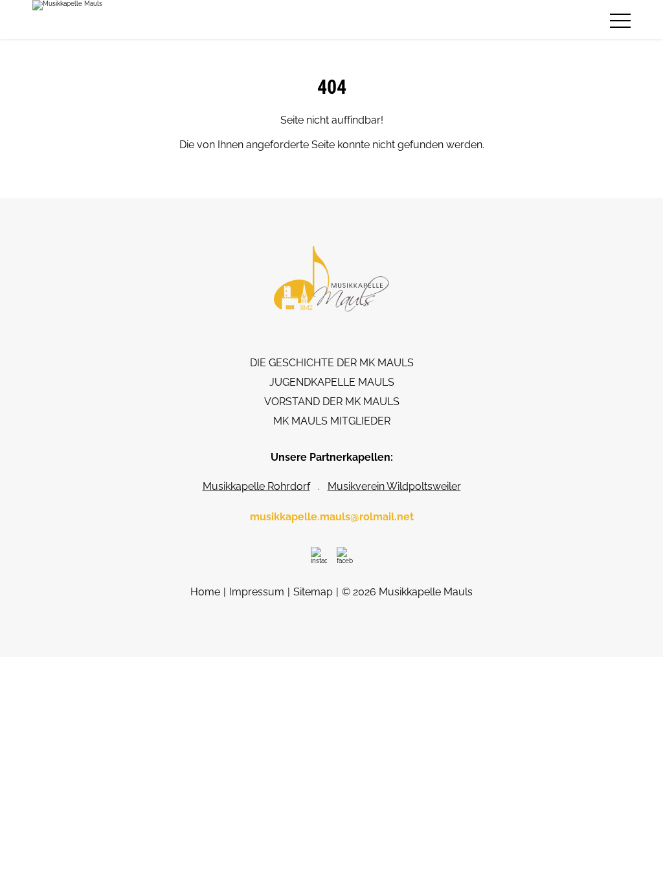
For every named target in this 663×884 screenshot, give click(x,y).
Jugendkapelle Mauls (331, 382)
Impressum (256, 592)
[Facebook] (345, 555)
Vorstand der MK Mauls (331, 401)
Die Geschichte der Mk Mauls (332, 363)
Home (205, 592)
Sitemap (313, 592)
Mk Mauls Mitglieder (331, 421)
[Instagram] (319, 555)
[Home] (67, 19)
